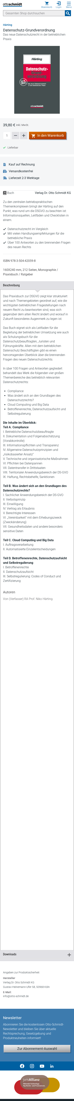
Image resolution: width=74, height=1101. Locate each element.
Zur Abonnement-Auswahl (37, 1049)
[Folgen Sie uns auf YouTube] (41, 1066)
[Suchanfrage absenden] (68, 13)
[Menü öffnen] (69, 3)
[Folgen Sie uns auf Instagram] (32, 1066)
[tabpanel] (37, 615)
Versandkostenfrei (21, 171)
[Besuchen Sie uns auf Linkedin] (51, 1066)
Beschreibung (35, 285)
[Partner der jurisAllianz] (37, 1085)
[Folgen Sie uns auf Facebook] (22, 1066)
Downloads (35, 954)
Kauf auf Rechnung (22, 164)
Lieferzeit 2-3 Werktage (24, 178)
